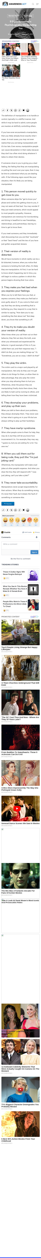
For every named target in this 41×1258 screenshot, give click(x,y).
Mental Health (14, 16)
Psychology (27, 16)
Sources (9, 504)
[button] (37, 4)
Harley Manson (15, 34)
